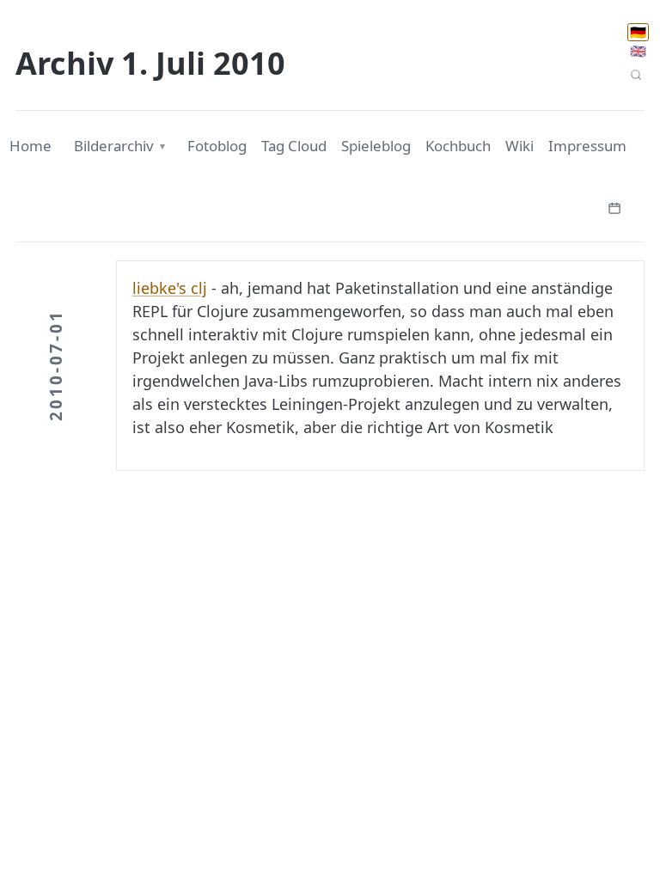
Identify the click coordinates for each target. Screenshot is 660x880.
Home (30, 146)
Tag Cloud (294, 146)
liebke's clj (169, 288)
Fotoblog (217, 146)
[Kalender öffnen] (614, 206)
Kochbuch (458, 146)
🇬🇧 (638, 50)
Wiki (519, 146)
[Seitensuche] (635, 75)
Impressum (587, 146)
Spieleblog (376, 146)
